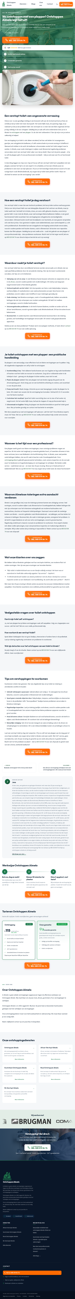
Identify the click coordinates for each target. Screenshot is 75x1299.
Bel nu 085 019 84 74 (13, 1273)
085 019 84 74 (11, 237)
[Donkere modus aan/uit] (57, 4)
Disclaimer (31, 1296)
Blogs (33, 4)
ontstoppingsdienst (11, 460)
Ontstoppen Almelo (11, 3)
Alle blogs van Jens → (19, 854)
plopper (28, 132)
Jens (9, 33)
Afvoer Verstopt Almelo (10, 1228)
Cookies (25, 1296)
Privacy (19, 1296)
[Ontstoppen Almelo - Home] (3, 4)
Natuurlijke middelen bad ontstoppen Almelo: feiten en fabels (41, 1230)
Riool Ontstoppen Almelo (10, 1236)
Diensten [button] (23, 4)
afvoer (12, 282)
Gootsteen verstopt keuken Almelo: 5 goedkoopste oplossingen (41, 1239)
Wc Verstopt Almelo (13, 13)
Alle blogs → (37, 1256)
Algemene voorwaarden (9, 1296)
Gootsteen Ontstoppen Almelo (12, 1232)
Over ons (41, 3)
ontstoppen (15, 132)
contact (67, 326)
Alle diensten (7, 1245)
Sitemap (38, 1296)
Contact (50, 4)
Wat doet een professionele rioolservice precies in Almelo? (41, 1248)
